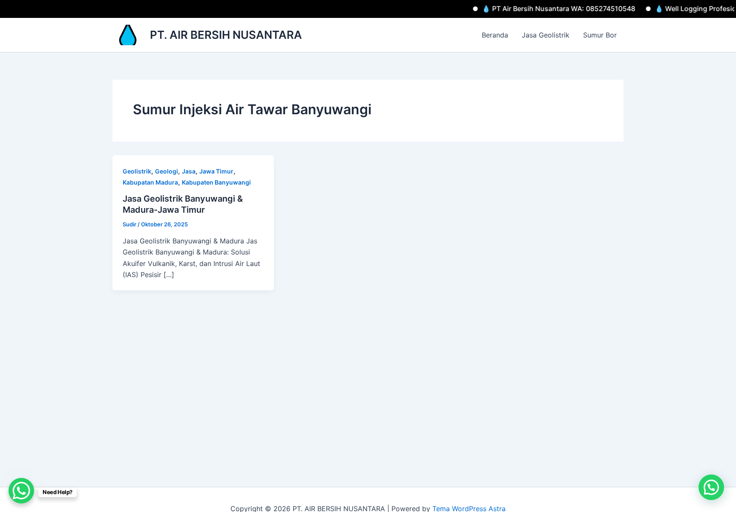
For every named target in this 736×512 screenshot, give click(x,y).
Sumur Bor (600, 35)
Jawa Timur (216, 171)
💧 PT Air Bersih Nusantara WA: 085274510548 (547, 8)
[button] (711, 487)
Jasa (189, 171)
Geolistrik (137, 171)
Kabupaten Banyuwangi (216, 182)
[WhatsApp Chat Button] (21, 490)
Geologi (166, 171)
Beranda (495, 35)
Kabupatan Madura (150, 182)
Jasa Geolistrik (545, 35)
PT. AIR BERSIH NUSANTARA (226, 34)
